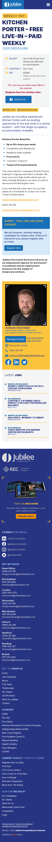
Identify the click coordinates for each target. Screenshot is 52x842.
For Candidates (9, 796)
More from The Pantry (12, 785)
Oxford (6, 622)
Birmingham (9, 579)
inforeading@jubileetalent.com (16, 649)
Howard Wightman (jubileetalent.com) (21, 210)
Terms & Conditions (23, 824)
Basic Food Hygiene (11, 733)
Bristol (6, 654)
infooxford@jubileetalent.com (16, 628)
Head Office (8, 568)
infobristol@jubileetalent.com (16, 660)
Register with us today (13, 762)
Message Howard (15, 339)
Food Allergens (9, 748)
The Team (7, 684)
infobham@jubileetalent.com (15, 584)
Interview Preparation (12, 781)
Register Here (14, 248)
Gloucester (8, 600)
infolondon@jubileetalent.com (16, 595)
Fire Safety (7, 721)
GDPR (5, 714)
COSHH (5, 751)
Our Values (7, 692)
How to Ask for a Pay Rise (14, 773)
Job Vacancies (9, 677)
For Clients (7, 799)
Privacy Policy (8, 824)
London (6, 590)
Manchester (8, 611)
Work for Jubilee (10, 699)
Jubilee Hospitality (16, 538)
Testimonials (8, 688)
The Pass (6, 766)
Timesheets (7, 811)
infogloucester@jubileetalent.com (18, 574)
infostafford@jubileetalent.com (16, 638)
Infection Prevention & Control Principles (21, 725)
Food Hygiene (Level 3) (13, 736)
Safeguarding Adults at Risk (15, 729)
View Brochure (26, 516)
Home (5, 673)
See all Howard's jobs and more (35, 339)
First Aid (6, 717)
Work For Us (8, 803)
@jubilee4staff (14, 555)
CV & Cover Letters (11, 770)
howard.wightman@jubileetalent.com (20, 199)
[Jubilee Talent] (13, 4)
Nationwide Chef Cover (13, 807)
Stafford (7, 633)
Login (4, 815)
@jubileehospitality (17, 549)
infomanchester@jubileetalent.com (18, 617)
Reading (6, 643)
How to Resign (9, 777)
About (5, 680)
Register (20, 99)
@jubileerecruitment (17, 544)
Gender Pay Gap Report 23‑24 (15, 826)
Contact (6, 703)
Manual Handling (10, 740)
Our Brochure (8, 695)
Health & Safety (9, 744)
